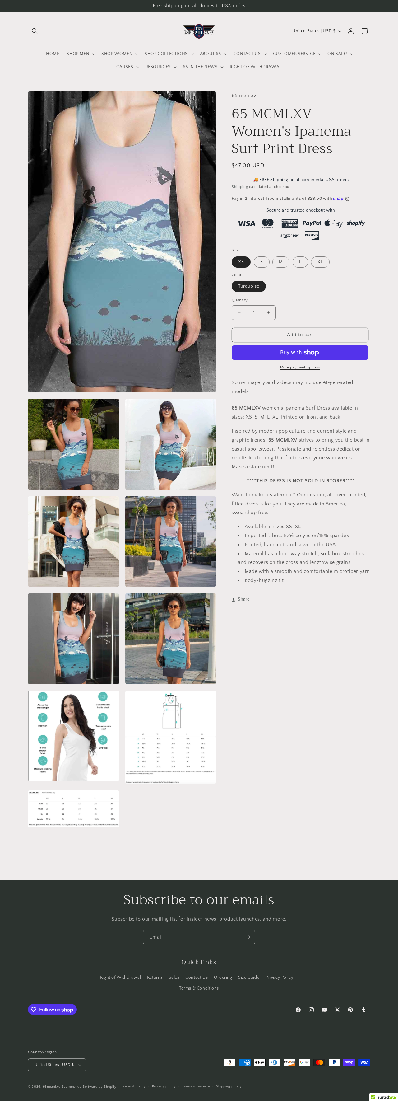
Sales (174, 977)
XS (241, 262)
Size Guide (248, 977)
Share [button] (244, 599)
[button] (35, 31)
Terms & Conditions (199, 988)
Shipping (240, 187)
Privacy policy (164, 1086)
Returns (155, 977)
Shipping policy (229, 1086)
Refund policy (134, 1086)
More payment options (300, 367)
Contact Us (196, 977)
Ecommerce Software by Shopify (89, 1087)
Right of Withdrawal (120, 977)
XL (320, 262)
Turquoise (248, 286)
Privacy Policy (279, 977)
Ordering (223, 977)
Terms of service (196, 1086)
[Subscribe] (248, 937)
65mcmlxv (52, 1087)
